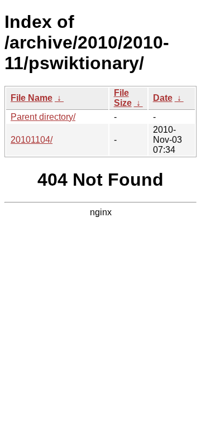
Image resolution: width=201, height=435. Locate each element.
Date (163, 98)
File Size (123, 98)
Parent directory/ (43, 117)
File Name (31, 98)
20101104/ (31, 139)
